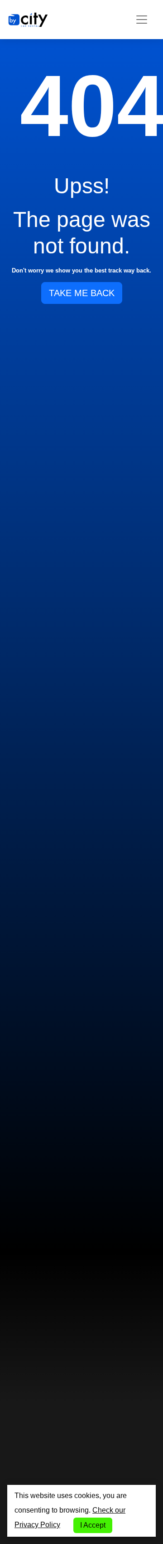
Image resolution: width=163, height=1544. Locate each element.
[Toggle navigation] (142, 19)
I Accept (92, 1525)
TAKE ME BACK (82, 293)
